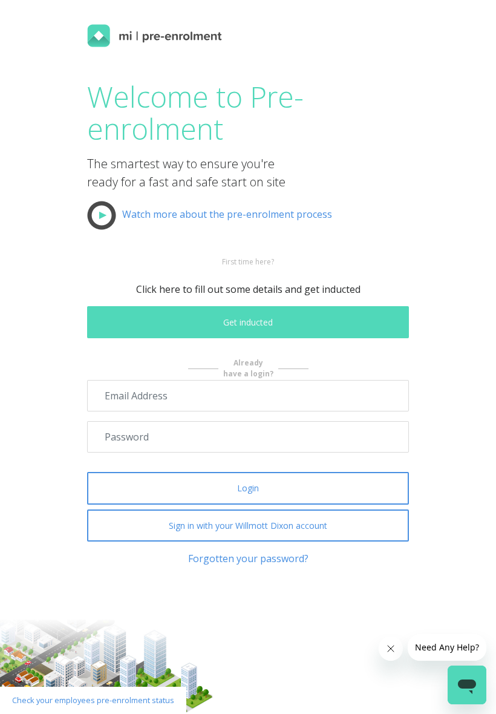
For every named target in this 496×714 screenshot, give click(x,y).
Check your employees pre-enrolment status (93, 700)
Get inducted (248, 322)
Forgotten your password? (248, 558)
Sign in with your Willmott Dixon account (248, 525)
